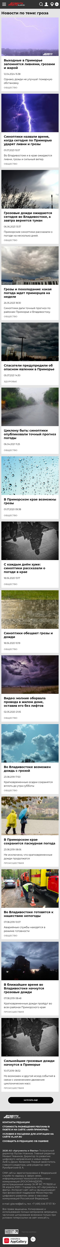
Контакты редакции (16, 1122)
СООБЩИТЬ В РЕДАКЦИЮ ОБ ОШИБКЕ (25, 1141)
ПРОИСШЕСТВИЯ (14, 863)
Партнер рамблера (29, 1232)
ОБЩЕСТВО (10, 88)
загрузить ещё (31, 1100)
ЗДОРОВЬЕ (10, 381)
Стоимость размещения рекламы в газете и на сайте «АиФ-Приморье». (26, 1128)
